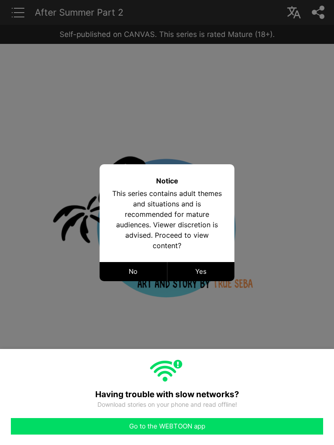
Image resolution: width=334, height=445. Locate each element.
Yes (201, 271)
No (133, 271)
